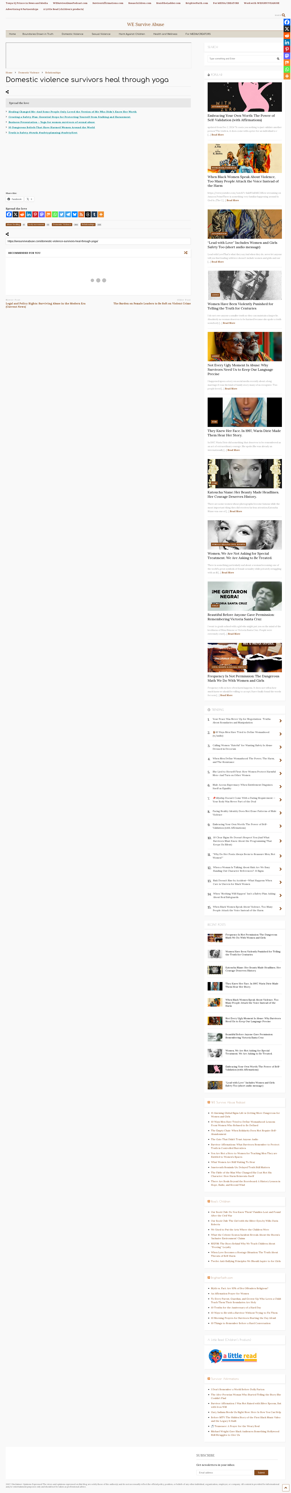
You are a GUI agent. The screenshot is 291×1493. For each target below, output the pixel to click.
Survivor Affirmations (225, 1378)
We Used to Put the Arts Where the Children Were (240, 1229)
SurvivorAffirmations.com (107, 3)
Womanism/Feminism (224, 168)
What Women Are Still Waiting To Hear (233, 1162)
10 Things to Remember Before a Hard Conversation (240, 1323)
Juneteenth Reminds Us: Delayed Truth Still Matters (240, 1167)
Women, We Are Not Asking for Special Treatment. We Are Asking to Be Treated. (240, 555)
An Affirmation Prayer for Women (230, 1293)
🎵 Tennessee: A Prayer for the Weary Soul (235, 1426)
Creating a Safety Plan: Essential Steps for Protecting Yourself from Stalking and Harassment (70, 116)
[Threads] (88, 214)
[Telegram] (68, 214)
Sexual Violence (101, 34)
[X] (16, 214)
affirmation (219, 234)
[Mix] (48, 214)
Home (12, 34)
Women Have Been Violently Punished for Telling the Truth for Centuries (240, 306)
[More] (101, 214)
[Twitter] (61, 214)
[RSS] (81, 214)
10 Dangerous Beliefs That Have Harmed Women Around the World (52, 127)
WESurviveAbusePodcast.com (70, 3)
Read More (218, 134)
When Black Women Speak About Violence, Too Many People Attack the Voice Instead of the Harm (243, 181)
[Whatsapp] (55, 214)
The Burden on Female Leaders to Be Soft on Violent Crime (152, 303)
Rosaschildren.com (139, 3)
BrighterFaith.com (197, 3)
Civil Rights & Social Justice (229, 667)
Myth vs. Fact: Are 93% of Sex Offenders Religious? (239, 1288)
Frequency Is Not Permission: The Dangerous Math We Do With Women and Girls (243, 678)
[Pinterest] (35, 214)
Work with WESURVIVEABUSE (261, 3)
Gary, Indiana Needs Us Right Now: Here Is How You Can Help (246, 1412)
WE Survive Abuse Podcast (228, 1102)
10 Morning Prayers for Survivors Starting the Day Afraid (243, 1318)
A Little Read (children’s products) (63, 9)
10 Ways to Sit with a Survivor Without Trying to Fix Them (244, 1312)
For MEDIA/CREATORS (226, 3)
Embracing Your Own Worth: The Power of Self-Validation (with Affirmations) (241, 117)
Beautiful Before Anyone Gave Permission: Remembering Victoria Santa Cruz (241, 617)
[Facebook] (9, 214)
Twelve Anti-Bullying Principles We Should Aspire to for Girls (246, 1261)
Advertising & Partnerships (22, 9)
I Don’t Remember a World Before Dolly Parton (237, 1389)
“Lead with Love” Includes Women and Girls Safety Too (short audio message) (242, 244)
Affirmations (220, 106)
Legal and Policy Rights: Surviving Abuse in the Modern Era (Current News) (46, 305)
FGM (214, 422)
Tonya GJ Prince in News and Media (27, 3)
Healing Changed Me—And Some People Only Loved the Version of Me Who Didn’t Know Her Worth (73, 111)
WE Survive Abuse (145, 24)
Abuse (215, 295)
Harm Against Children (132, 34)
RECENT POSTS (217, 924)
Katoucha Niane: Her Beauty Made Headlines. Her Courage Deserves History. (243, 494)
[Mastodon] (42, 214)
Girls (215, 606)
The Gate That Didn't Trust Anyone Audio (234, 1139)
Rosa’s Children (220, 1201)
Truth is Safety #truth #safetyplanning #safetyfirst (43, 132)
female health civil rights (228, 544)
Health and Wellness (165, 34)
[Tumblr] (94, 214)
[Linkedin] (29, 214)
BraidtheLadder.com (168, 3)
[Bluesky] (75, 214)
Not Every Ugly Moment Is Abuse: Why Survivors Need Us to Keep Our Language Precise (240, 369)
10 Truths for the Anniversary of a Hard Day (236, 1307)
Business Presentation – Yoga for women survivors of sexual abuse (52, 122)
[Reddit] (22, 214)
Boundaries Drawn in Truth (38, 34)
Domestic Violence (72, 34)
